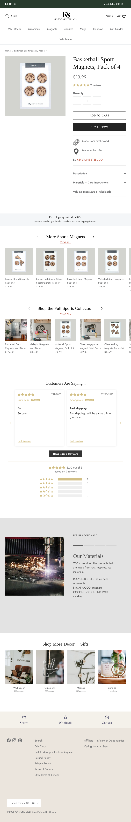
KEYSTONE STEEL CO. (90, 160)
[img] (26, 395)
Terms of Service (44, 769)
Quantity (78, 93)
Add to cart (99, 115)
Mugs (83, 29)
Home (8, 50)
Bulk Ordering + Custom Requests (54, 752)
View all (65, 242)
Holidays (98, 29)
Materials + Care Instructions (90, 182)
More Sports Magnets (65, 236)
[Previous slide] (10, 423)
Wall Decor (14, 29)
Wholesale (66, 39)
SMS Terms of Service (47, 775)
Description (80, 173)
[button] (81, 85)
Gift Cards (40, 746)
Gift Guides (116, 29)
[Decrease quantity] (77, 101)
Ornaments (34, 29)
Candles (68, 29)
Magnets (52, 29)
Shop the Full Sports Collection (65, 308)
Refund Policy (42, 758)
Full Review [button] (24, 441)
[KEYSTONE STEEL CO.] (65, 16)
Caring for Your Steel (96, 746)
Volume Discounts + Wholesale (92, 192)
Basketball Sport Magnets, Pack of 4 (30, 50)
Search (38, 741)
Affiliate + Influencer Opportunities (104, 741)
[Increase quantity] (97, 101)
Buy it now (99, 127)
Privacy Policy (43, 763)
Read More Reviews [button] (65, 454)
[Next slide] (120, 423)
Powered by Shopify (46, 811)
